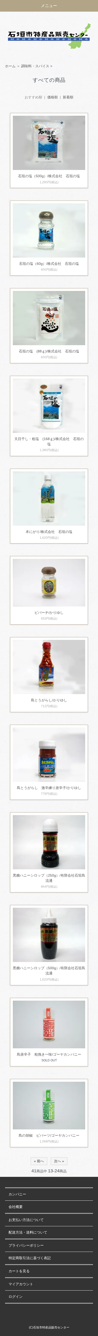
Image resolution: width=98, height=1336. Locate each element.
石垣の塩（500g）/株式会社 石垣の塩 (49, 176)
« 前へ (39, 1161)
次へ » (59, 1161)
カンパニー (17, 1194)
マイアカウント (21, 1284)
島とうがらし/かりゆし (49, 700)
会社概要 (16, 1207)
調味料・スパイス (35, 66)
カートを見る (19, 1271)
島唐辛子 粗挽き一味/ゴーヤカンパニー (49, 1054)
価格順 (52, 97)
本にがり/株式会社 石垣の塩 (49, 532)
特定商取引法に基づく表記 (30, 1258)
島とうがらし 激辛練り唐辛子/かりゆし (49, 788)
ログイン (16, 1297)
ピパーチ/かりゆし (49, 613)
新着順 (68, 97)
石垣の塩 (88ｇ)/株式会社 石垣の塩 (49, 351)
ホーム (10, 66)
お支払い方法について (26, 1220)
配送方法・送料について (28, 1232)
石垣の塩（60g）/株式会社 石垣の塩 (49, 264)
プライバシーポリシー (26, 1245)
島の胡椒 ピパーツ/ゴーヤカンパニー (49, 1135)
